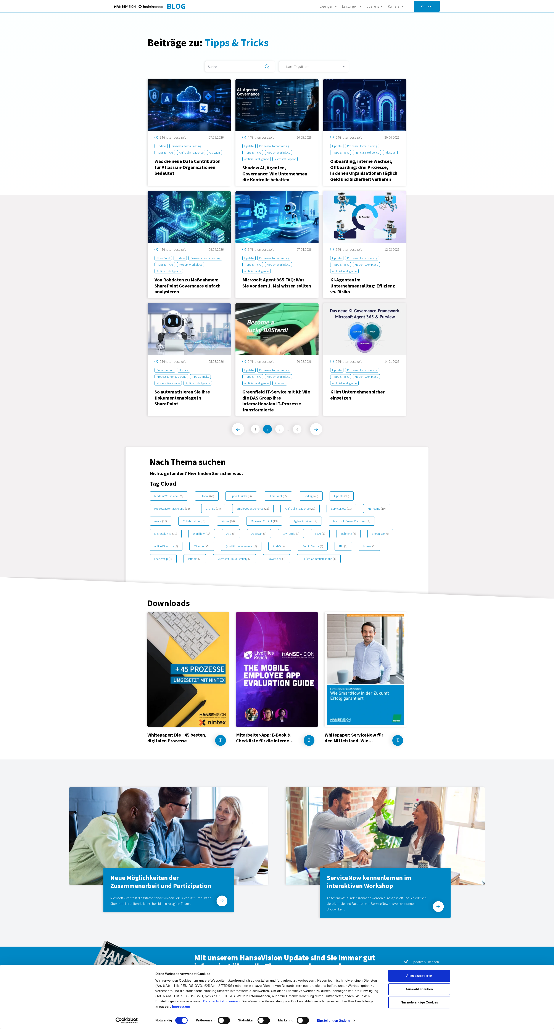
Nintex (228, 521)
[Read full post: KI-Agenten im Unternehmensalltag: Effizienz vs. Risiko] (364, 244)
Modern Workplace (168, 496)
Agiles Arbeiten (305, 521)
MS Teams (377, 508)
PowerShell (276, 559)
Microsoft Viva (165, 534)
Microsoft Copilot (264, 521)
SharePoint (278, 496)
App (230, 534)
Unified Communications (318, 559)
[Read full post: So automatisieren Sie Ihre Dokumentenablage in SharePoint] (189, 359)
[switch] (224, 1020)
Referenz (348, 534)
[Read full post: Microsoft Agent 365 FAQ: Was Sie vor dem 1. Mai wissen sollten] (277, 244)
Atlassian (258, 534)
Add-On (280, 546)
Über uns (373, 6)
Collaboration (194, 521)
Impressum (181, 1006)
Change (213, 508)
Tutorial (206, 496)
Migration (201, 546)
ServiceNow (341, 508)
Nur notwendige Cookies (419, 1002)
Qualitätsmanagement (241, 546)
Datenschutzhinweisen (221, 1001)
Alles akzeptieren (419, 976)
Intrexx (369, 546)
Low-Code (290, 534)
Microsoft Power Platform (351, 521)
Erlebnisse (380, 534)
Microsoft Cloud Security (234, 559)
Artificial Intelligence (300, 508)
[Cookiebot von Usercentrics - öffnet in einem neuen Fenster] (127, 1020)
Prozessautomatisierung (172, 508)
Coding (311, 496)
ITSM (320, 534)
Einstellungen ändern (333, 1020)
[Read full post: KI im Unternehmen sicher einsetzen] (364, 359)
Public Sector (313, 546)
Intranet (194, 559)
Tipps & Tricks (241, 496)
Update (341, 496)
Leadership (163, 559)
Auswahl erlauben (419, 989)
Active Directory (166, 546)
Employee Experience (253, 508)
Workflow (201, 534)
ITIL (343, 546)
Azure (160, 521)
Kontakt (427, 6)
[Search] (267, 66)
